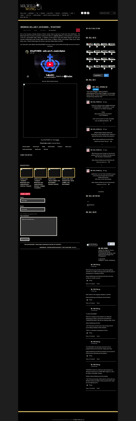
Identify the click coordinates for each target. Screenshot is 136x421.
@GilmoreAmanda (103, 177)
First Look (23, 13)
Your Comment (24, 216)
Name (22, 197)
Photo (90, 280)
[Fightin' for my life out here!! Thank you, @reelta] (111, 46)
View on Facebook (90, 283)
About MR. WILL (24, 17)
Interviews (65, 13)
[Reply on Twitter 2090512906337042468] (92, 187)
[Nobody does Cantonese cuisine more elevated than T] (111, 61)
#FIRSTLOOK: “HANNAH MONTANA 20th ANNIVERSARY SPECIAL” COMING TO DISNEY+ (39, 183)
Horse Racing (37, 15)
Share (98, 283)
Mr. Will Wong (95, 265)
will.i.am (46, 149)
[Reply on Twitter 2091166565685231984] (92, 144)
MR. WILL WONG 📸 (96, 102)
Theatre (57, 13)
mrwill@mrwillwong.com (78, 419)
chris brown (36, 146)
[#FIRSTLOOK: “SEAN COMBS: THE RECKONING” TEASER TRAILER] (54, 172)
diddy (43, 146)
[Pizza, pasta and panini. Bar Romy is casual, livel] (89, 61)
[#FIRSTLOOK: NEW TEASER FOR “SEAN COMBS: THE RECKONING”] (68, 172)
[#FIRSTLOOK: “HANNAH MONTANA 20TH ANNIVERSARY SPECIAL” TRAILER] (26, 172)
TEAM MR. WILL (65, 15)
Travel (22, 15)
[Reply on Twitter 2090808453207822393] (92, 165)
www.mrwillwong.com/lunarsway (99, 376)
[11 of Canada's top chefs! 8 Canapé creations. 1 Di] (104, 68)
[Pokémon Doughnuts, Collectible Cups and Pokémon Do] (89, 68)
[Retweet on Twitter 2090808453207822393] (95, 165)
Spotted (28, 15)
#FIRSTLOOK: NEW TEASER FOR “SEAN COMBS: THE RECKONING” (68, 181)
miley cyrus (68, 146)
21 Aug (105, 150)
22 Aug (105, 129)
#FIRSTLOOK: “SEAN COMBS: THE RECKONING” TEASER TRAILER (54, 181)
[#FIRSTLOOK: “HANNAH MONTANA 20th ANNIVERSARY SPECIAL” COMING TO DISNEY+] (40, 172)
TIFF (37, 13)
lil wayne (60, 146)
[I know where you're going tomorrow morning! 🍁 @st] (89, 46)
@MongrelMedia (104, 121)
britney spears (26, 146)
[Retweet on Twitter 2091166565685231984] (95, 144)
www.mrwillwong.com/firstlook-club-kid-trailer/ (98, 297)
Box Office (50, 13)
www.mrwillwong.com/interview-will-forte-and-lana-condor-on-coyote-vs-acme (99, 277)
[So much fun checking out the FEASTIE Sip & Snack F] (97, 54)
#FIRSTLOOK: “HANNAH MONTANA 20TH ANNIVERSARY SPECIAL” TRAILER (25, 182)
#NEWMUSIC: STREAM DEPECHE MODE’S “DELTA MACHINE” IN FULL (58, 247)
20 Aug (105, 170)
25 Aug (105, 102)
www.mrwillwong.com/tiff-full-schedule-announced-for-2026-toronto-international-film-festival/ (100, 352)
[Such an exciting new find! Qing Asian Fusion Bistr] (104, 61)
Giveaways (31, 13)
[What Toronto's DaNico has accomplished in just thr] (89, 54)
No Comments (52, 30)
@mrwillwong (90, 205)
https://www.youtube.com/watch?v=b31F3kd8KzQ (103, 114)
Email (22, 206)
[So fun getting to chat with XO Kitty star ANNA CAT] (111, 54)
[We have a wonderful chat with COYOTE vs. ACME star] (97, 61)
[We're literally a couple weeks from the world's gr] (104, 46)
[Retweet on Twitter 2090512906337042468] (95, 187)
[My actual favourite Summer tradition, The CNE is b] (104, 54)
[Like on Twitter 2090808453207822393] (99, 165)
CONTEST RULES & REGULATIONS (51, 15)
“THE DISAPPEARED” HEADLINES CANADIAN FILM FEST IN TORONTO (42, 244)
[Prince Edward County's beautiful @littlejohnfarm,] (97, 68)
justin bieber (51, 146)
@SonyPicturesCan (97, 136)
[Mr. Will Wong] (92, 245)
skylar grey (38, 149)
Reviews (43, 13)
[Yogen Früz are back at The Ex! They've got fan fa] (97, 46)
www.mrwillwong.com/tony (93, 323)
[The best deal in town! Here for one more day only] (111, 68)
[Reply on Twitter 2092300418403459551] (92, 124)
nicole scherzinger (27, 149)
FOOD (72, 13)
